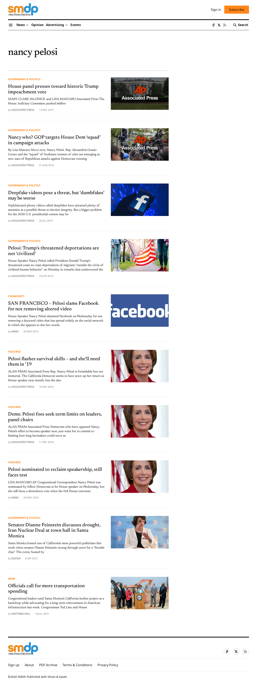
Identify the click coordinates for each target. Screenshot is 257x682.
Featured (14, 351)
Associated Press (22, 110)
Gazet (63, 677)
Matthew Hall (21, 613)
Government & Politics (24, 79)
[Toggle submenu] (27, 25)
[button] (55, 25)
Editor (15, 558)
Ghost (51, 677)
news (15, 331)
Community (16, 296)
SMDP (21, 677)
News (11, 578)
